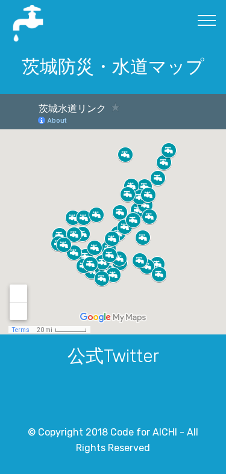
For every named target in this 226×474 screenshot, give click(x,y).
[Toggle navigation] (207, 19)
